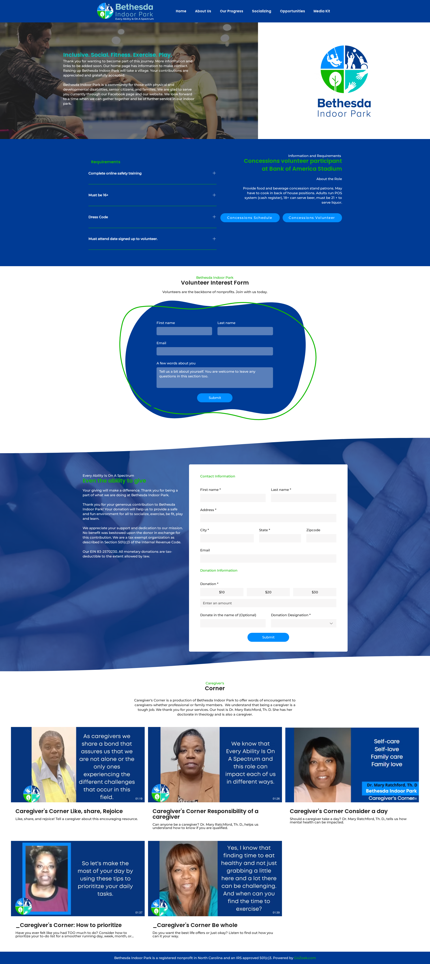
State (264, 530)
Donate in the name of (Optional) (228, 615)
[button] (202, 11)
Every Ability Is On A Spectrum (134, 18)
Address (208, 510)
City (204, 530)
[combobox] (303, 623)
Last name (226, 323)
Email (161, 343)
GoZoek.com (305, 958)
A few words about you (176, 363)
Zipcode (313, 530)
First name (166, 323)
